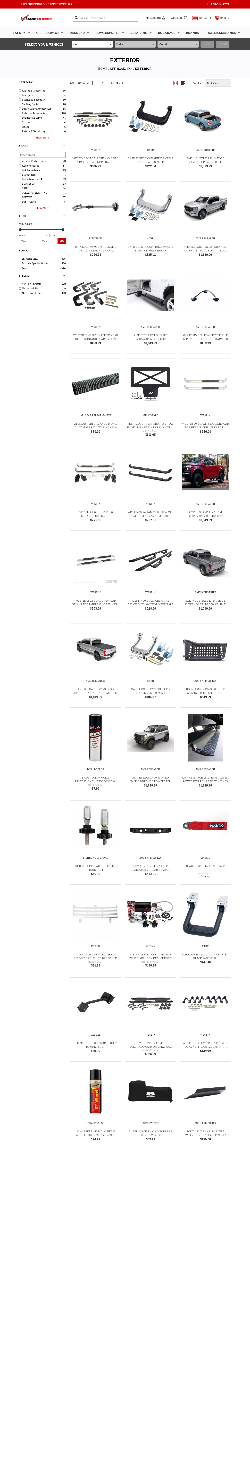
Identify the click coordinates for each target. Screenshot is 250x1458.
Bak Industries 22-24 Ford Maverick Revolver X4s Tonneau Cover (205, 162)
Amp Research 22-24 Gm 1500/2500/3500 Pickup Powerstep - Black (150, 339)
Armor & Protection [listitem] (34, 90)
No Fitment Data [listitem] (32, 293)
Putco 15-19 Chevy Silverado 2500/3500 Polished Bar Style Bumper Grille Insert (95, 958)
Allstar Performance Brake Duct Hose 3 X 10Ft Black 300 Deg (95, 427)
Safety (19, 33)
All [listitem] (24, 267)
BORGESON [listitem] (28, 183)
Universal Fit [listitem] (30, 288)
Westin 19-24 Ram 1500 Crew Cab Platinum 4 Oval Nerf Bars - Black (150, 515)
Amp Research (205, 238)
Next (118, 83)
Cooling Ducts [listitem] (30, 104)
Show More (42, 137)
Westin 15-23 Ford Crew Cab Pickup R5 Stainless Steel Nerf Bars (95, 604)
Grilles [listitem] (26, 122)
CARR (150, 150)
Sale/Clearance (222, 33)
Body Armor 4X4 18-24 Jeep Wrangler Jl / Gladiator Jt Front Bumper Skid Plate (205, 1135)
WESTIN (95, 150)
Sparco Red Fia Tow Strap (205, 866)
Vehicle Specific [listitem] (31, 283)
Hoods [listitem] (25, 126)
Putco (95, 946)
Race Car (77, 33)
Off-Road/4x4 (47, 33)
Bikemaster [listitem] (29, 174)
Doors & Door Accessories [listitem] (36, 108)
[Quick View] (114, 99)
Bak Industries (205, 150)
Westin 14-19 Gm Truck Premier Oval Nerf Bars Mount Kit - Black (205, 1046)
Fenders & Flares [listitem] (32, 117)
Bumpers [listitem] (27, 95)
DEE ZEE (96, 1034)
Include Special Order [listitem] (35, 263)
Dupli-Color (95, 769)
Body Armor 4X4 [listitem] (32, 179)
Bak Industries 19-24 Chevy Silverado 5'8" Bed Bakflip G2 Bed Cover (205, 604)
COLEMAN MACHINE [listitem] (34, 192)
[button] (201, 18)
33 (112, 83)
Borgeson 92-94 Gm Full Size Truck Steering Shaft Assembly (95, 250)
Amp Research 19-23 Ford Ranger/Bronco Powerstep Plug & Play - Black (150, 781)
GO (62, 241)
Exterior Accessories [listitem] (34, 113)
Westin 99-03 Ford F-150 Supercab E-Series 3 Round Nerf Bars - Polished (95, 515)
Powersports (107, 33)
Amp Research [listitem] (30, 165)
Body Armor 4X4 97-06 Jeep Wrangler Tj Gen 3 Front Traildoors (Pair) (205, 692)
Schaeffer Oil (95, 1123)
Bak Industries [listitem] (31, 170)
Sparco (205, 857)
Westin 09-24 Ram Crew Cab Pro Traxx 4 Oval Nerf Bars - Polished (95, 162)
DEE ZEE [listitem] (27, 197)
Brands (192, 33)
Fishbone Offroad (95, 857)
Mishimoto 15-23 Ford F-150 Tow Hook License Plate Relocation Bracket (150, 427)
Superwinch (150, 1123)
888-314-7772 (220, 4)
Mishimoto (150, 415)
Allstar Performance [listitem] (34, 161)
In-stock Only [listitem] (30, 258)
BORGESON (95, 238)
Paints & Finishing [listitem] (33, 131)
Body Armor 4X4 (205, 680)
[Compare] (114, 117)
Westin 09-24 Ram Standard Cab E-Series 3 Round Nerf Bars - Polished (205, 427)
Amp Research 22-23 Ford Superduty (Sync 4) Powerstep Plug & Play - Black (95, 692)
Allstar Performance (95, 415)
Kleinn (150, 946)
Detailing (138, 33)
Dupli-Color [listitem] (29, 201)
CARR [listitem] (25, 188)
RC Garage (166, 33)
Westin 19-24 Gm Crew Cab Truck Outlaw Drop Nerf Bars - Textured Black (150, 604)
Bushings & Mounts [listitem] (33, 99)
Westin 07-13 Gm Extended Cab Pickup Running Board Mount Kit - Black (95, 339)
